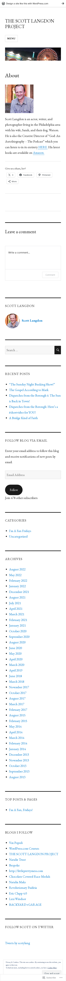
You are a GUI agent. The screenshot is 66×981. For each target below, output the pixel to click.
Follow (14, 490)
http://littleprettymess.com (26, 871)
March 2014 (16, 738)
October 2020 (17, 631)
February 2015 (18, 721)
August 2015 (17, 715)
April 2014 (15, 732)
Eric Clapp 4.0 (18, 893)
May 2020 (15, 653)
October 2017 (17, 693)
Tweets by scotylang (17, 943)
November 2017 (19, 687)
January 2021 (17, 625)
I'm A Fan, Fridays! (21, 810)
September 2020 (19, 637)
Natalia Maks (17, 882)
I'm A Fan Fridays (20, 531)
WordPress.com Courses (24, 848)
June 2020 (15, 648)
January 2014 (17, 749)
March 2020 (16, 665)
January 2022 (17, 586)
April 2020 (15, 659)
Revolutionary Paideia (23, 888)
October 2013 (17, 766)
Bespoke (14, 865)
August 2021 (17, 597)
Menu (11, 38)
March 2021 (16, 614)
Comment (50, 274)
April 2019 (15, 670)
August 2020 (17, 642)
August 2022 (17, 569)
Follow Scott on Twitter (29, 927)
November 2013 (19, 760)
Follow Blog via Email (26, 440)
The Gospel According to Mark (29, 390)
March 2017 (16, 704)
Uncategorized (18, 536)
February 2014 (18, 743)
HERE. (43, 147)
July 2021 (15, 603)
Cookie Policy (52, 968)
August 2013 (17, 777)
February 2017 (18, 710)
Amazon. (38, 153)
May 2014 (15, 726)
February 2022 (18, 580)
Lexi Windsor (17, 899)
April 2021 (15, 608)
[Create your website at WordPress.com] (33, 3)
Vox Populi (16, 843)
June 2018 (15, 676)
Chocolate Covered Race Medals (29, 876)
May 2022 (15, 575)
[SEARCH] (57, 350)
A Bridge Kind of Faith (23, 418)
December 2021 (19, 592)
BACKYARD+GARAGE (25, 904)
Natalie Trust (17, 859)
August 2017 (17, 698)
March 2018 (16, 681)
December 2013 (19, 754)
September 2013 (19, 771)
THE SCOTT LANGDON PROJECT (29, 23)
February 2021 (18, 620)
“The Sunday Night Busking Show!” (32, 384)
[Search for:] (29, 350)
